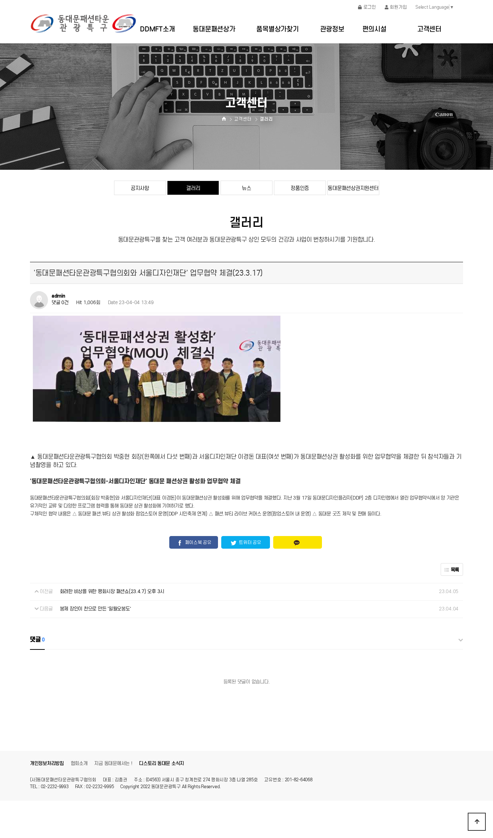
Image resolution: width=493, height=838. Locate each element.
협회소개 (79, 763)
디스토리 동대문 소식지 (161, 763)
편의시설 (374, 29)
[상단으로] (477, 822)
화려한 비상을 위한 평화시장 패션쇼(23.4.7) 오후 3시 (112, 591)
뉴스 (246, 188)
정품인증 (300, 188)
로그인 (369, 7)
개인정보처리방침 (47, 763)
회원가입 (398, 7)
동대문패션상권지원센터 (353, 188)
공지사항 (140, 188)
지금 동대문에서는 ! (113, 763)
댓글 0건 (60, 303)
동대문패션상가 (214, 29)
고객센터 (429, 29)
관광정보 (332, 29)
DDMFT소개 (157, 29)
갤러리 (193, 188)
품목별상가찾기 (277, 29)
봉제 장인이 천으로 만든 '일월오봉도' (95, 609)
